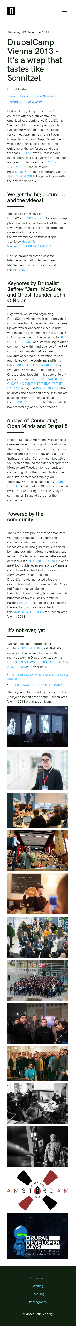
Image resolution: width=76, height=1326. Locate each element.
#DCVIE (25, 603)
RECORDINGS (46, 388)
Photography (38, 1302)
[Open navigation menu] (65, 11)
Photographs (15, 102)
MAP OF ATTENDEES (28, 612)
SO (23, 153)
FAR (29, 153)
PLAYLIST (20, 270)
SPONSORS (23, 172)
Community (25, 96)
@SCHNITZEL (35, 218)
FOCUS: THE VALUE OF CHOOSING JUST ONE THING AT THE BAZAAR (35, 383)
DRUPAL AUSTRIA (29, 648)
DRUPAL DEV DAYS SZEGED (27, 662)
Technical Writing (33, 102)
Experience (38, 1278)
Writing (38, 1286)
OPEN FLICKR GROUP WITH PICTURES (36, 684)
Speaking (38, 1294)
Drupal (12, 96)
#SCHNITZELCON (42, 561)
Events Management (46, 96)
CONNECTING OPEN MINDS (33, 365)
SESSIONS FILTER (26, 402)
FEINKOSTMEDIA (38, 246)
